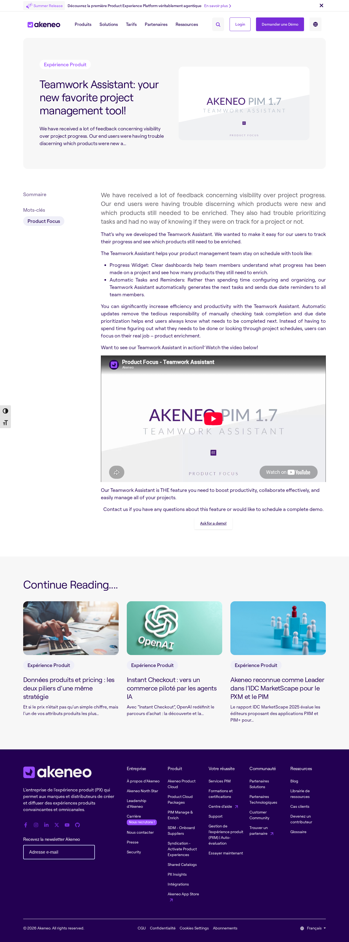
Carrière (141, 819)
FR (315, 24)
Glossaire (298, 831)
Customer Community (259, 815)
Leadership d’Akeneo (136, 803)
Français (314, 928)
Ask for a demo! (213, 523)
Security (134, 852)
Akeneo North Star (142, 790)
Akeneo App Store (183, 894)
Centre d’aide (221, 806)
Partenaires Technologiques (263, 799)
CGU (142, 928)
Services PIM (220, 781)
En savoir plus (216, 5)
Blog (294, 781)
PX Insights (177, 874)
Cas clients (299, 806)
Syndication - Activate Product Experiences (182, 849)
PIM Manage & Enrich (180, 815)
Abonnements (225, 928)
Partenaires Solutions (259, 784)
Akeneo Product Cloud (181, 784)
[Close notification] (321, 6)
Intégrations (178, 884)
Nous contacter (140, 832)
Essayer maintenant (226, 853)
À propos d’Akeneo (143, 781)
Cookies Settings (194, 928)
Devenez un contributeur (301, 819)
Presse (133, 842)
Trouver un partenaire (258, 830)
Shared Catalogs (182, 864)
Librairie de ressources (300, 793)
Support (215, 816)
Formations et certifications (221, 793)
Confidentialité (163, 928)
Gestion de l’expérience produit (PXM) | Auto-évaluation (226, 834)
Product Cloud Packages (180, 799)
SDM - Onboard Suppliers (181, 830)
